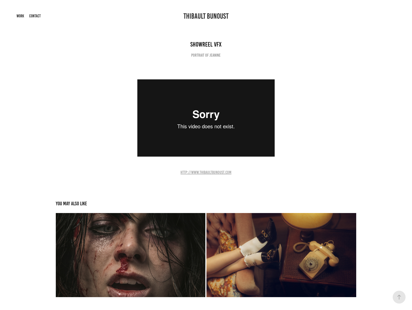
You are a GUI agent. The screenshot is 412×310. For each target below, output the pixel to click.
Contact (35, 16)
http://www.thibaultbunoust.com (205, 172)
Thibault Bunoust (206, 16)
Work (20, 16)
